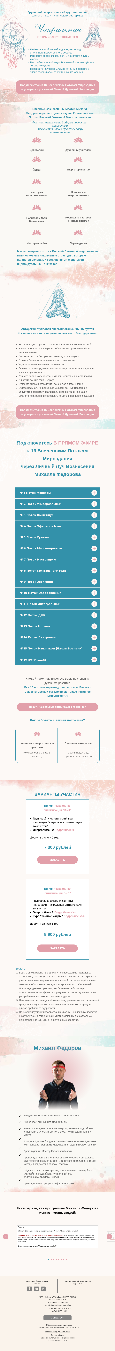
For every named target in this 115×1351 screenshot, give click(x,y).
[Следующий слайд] (109, 1236)
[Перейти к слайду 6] (61, 1259)
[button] (65, 829)
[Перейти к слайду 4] (56, 1259)
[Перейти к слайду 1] (48, 1259)
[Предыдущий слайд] (5, 1236)
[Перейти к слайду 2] (51, 1259)
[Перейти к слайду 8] (66, 1259)
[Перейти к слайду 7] (63, 1259)
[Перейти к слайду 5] (58, 1259)
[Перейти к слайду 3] (53, 1259)
